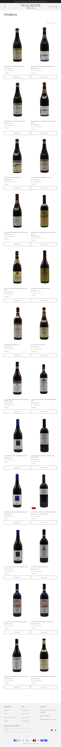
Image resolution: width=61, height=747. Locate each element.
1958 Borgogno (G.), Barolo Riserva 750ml (14, 66)
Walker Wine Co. (29, 743)
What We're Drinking (9, 717)
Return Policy (25, 717)
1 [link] (26, 694)
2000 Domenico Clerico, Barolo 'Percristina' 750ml (43, 512)
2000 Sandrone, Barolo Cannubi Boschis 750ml (16, 566)
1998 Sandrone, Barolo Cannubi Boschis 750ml (15, 512)
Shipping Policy (26, 721)
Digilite (37, 743)
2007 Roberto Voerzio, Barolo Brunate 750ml (15, 621)
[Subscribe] (28, 730)
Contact (6, 721)
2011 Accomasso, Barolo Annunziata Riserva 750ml (43, 676)
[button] (5, 6)
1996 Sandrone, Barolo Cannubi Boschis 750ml (15, 455)
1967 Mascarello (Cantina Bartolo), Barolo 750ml (16, 232)
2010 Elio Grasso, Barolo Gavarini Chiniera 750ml (16, 676)
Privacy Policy (25, 710)
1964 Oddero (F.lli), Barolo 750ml (12, 177)
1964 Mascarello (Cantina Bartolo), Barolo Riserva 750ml (43, 122)
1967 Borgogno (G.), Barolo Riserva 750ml (41, 177)
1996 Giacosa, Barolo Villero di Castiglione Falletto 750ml (43, 400)
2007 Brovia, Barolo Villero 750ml (39, 566)
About (5, 713)
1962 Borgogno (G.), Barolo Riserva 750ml (14, 121)
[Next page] (35, 694)
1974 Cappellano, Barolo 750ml (11, 344)
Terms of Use (25, 713)
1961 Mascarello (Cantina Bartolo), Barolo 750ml (43, 66)
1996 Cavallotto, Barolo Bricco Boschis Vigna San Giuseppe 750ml (16, 400)
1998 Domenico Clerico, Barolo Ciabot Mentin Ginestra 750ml (42, 456)
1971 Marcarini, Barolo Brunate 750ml (40, 288)
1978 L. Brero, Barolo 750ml (37, 344)
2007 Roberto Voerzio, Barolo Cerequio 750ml (42, 621)
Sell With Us (7, 710)
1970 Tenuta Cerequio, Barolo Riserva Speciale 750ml (15, 289)
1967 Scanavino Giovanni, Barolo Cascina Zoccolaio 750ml (43, 233)
